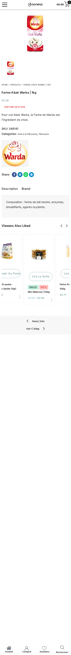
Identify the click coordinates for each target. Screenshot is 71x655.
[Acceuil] (9, 648)
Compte (26, 651)
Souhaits (44, 651)
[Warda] (15, 153)
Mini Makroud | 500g (39, 292)
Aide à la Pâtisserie (27, 134)
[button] (61, 226)
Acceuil (9, 651)
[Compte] (26, 648)
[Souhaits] (44, 648)
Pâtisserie (44, 134)
